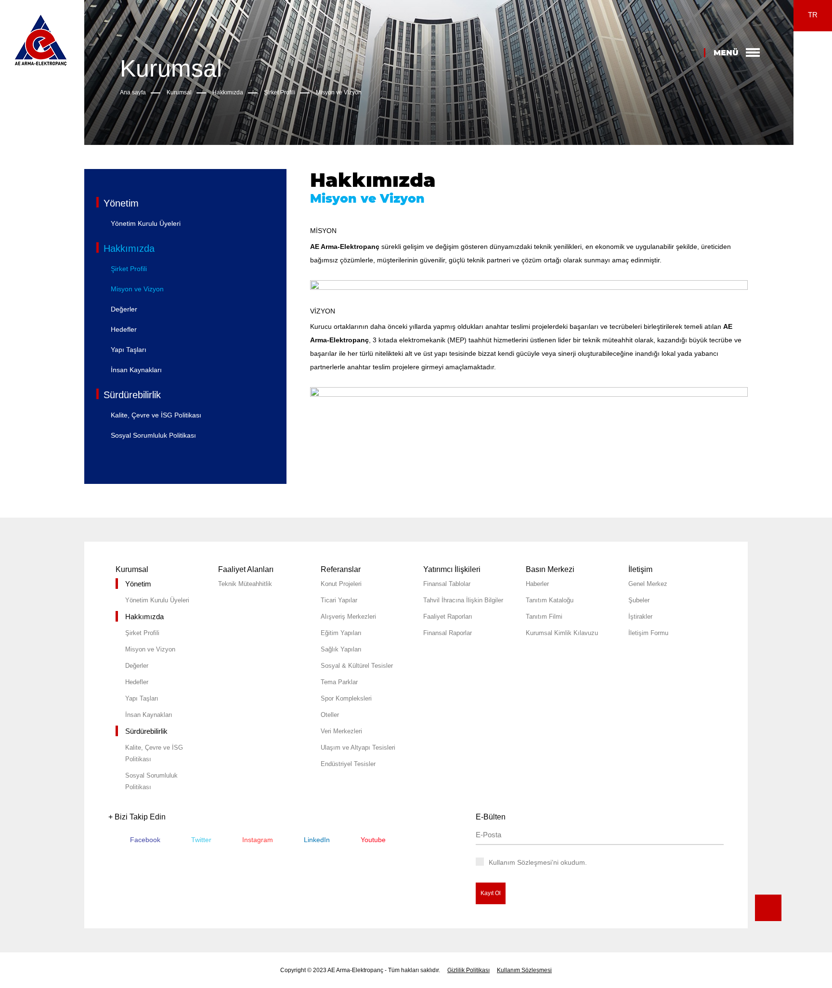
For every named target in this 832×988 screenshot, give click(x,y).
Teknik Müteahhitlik (245, 583)
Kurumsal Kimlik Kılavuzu (562, 633)
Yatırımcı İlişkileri (452, 569)
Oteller (330, 714)
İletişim (640, 569)
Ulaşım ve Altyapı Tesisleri (358, 747)
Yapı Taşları (128, 349)
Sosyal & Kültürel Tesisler (357, 665)
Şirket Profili (279, 92)
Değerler (124, 309)
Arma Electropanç (40, 40)
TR (813, 15)
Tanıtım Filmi (544, 616)
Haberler (537, 583)
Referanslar (341, 569)
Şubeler (639, 600)
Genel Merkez (647, 583)
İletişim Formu (648, 633)
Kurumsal (179, 92)
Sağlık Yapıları (341, 649)
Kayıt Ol (491, 893)
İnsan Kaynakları (136, 370)
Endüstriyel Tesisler (348, 763)
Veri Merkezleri (341, 731)
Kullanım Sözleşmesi (524, 970)
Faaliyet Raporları (447, 616)
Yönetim (121, 203)
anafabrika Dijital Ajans (814, 754)
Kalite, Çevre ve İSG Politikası (156, 415)
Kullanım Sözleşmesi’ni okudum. (538, 862)
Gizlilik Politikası (468, 970)
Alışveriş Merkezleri (348, 616)
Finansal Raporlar (447, 633)
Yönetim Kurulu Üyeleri (146, 223)
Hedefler (124, 329)
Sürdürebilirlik (132, 395)
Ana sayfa (133, 92)
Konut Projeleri (341, 583)
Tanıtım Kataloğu (549, 600)
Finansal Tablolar (446, 583)
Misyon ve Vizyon (339, 92)
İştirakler (640, 616)
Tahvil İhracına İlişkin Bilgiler (463, 600)
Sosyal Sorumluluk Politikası (153, 435)
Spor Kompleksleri (346, 698)
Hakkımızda (227, 92)
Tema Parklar (339, 682)
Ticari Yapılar (339, 600)
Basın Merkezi (550, 569)
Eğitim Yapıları (341, 633)
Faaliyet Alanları (245, 569)
